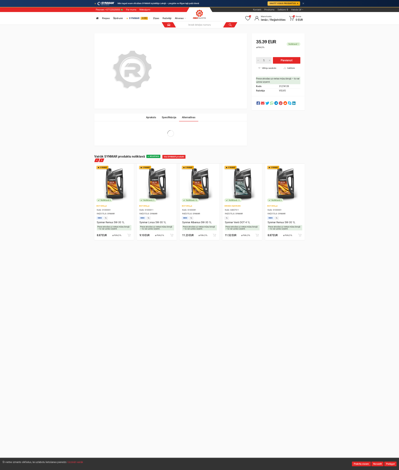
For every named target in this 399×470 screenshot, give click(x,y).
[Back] (97, 160)
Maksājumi (144, 10)
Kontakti (257, 10)
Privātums (269, 10)
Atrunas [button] (179, 18)
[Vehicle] (168, 24)
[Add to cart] (129, 235)
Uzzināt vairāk (75, 462)
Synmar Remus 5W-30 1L (111, 222)
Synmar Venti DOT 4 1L (237, 222)
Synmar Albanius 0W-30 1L (197, 222)
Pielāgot (390, 464)
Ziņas (156, 18)
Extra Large (171, 133)
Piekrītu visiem (361, 464)
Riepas (106, 18)
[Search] (230, 24)
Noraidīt (377, 464)
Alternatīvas (188, 117)
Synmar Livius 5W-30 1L (152, 222)
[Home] (97, 18)
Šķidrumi (118, 18)
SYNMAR (138, 18)
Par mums (131, 10)
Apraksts (151, 117)
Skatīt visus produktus (282, 3)
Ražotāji (167, 18)
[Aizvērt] (303, 3)
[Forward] (101, 160)
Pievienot (287, 60)
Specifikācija (169, 117)
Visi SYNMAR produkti (174, 157)
